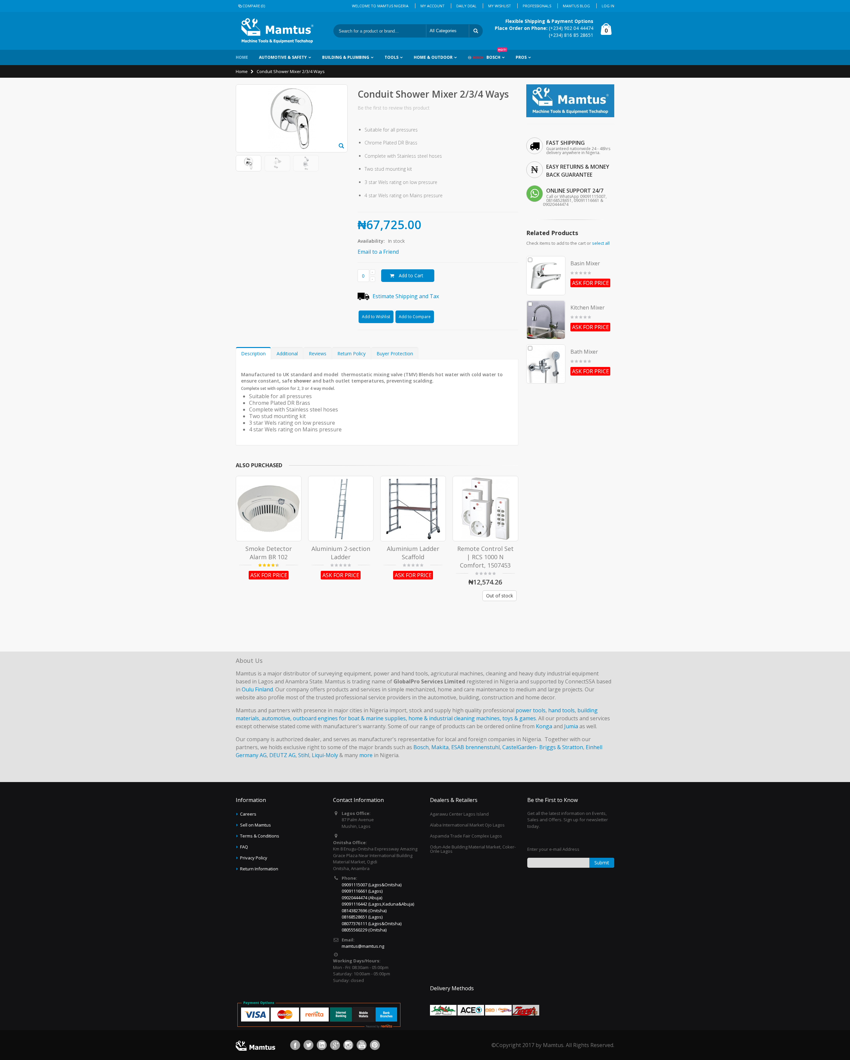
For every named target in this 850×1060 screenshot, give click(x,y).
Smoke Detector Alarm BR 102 (268, 553)
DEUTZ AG (282, 755)
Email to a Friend (378, 251)
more (366, 755)
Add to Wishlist (376, 316)
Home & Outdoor (433, 57)
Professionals (537, 5)
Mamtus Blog (576, 5)
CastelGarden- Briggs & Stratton (542, 747)
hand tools (561, 710)
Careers (248, 814)
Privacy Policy (253, 858)
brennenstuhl (483, 747)
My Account (432, 5)
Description (253, 353)
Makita (440, 747)
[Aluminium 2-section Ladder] (341, 508)
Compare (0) (253, 5)
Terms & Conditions (259, 836)
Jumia (571, 726)
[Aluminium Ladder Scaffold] (413, 508)
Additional (287, 353)
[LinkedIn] (322, 1045)
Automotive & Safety (283, 57)
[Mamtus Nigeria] (570, 87)
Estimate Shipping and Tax (406, 296)
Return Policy (351, 353)
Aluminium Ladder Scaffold (413, 553)
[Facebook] (295, 1045)
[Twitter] (308, 1045)
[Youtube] (362, 1045)
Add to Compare (415, 316)
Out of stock (499, 595)
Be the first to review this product (394, 108)
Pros (521, 57)
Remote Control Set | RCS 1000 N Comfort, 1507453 (485, 557)
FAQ (244, 847)
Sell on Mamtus (255, 825)
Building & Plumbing (345, 57)
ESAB (457, 747)
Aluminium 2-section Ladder (340, 553)
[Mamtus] (277, 30)
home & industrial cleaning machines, (454, 718)
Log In (608, 5)
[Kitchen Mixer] (545, 319)
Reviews (317, 353)
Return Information (259, 869)
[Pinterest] (375, 1045)
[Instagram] (348, 1045)
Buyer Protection (395, 353)
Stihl (303, 755)
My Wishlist (499, 5)
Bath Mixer (584, 351)
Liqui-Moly (325, 755)
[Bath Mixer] (545, 364)
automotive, (277, 718)
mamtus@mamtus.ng (363, 946)
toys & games (519, 718)
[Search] (475, 31)
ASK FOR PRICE (268, 575)
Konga (544, 726)
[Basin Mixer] (545, 275)
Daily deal (466, 5)
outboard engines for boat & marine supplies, (350, 718)
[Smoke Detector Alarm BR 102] (268, 508)
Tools (391, 57)
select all (601, 243)
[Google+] (335, 1045)
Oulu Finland (257, 689)
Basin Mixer (585, 263)
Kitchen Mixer (587, 307)
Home (242, 71)
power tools (531, 710)
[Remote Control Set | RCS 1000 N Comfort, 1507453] (485, 508)
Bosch (496, 55)
